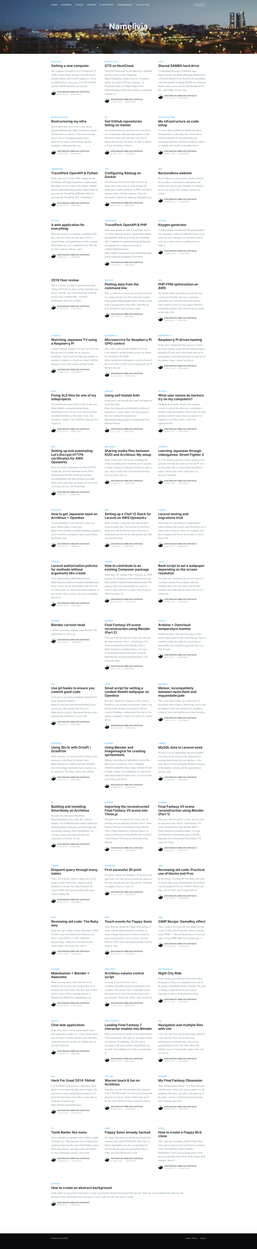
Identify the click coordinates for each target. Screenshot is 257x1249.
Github (79, 5)
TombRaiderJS (124, 5)
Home (54, 5)
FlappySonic (106, 5)
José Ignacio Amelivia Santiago (73, 92)
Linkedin (91, 5)
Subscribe (199, 5)
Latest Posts (191, 1238)
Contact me (142, 5)
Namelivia (55, 1238)
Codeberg (66, 5)
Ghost (203, 1238)
